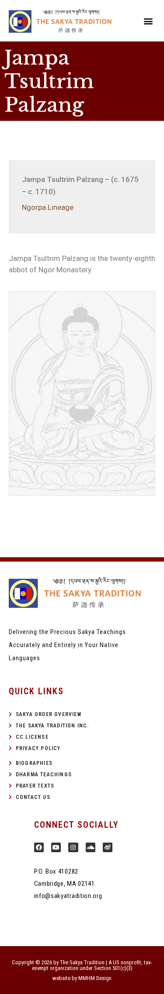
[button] (148, 21)
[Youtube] (56, 847)
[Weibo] (107, 847)
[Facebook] (39, 847)
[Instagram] (73, 847)
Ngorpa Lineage (47, 207)
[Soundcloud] (90, 847)
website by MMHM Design (82, 978)
